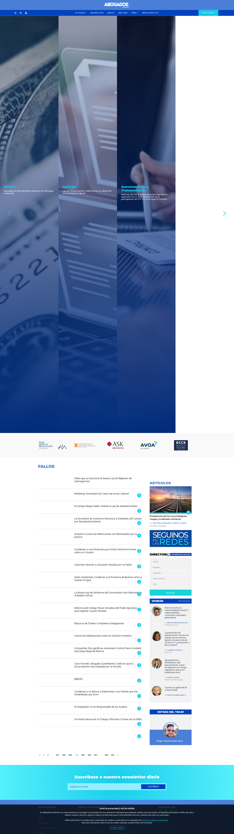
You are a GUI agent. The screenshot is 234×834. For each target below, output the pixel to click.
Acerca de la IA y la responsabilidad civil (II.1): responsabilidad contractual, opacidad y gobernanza (176, 612)
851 (113, 755)
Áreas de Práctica (150, 13)
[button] (15, 13)
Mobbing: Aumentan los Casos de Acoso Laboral (101, 493)
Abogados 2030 (96, 13)
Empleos (110, 13)
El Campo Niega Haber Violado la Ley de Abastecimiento (105, 506)
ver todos (183, 601)
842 (64, 755)
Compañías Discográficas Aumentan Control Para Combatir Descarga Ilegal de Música (107, 650)
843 (70, 755)
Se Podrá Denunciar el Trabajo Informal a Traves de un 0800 (107, 719)
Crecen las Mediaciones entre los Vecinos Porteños (103, 635)
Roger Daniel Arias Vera (170, 741)
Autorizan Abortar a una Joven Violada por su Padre (103, 564)
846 (89, 755)
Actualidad (80, 13)
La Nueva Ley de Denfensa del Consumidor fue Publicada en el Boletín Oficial (108, 594)
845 (83, 755)
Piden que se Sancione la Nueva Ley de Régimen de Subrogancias (103, 480)
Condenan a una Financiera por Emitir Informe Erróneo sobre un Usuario (105, 551)
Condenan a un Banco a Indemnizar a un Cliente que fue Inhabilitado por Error (106, 693)
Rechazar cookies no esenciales (155, 820)
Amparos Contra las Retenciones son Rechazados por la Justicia (105, 535)
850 (106, 755)
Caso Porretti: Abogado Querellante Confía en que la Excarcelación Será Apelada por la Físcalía (103, 665)
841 (57, 755)
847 (95, 755)
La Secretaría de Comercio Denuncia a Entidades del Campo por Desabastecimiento (108, 520)
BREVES (78, 679)
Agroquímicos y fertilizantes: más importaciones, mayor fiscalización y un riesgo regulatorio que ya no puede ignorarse (176, 666)
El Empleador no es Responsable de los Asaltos (100, 706)
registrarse (208, 13)
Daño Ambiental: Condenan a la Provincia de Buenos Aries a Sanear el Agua (108, 578)
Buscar (171, 592)
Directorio (123, 13)
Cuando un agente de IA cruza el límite (176, 688)
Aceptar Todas (117, 828)
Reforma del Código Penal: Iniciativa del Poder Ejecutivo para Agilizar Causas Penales (105, 609)
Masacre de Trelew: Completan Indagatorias (99, 623)
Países (134, 13)
